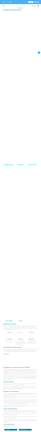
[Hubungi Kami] (34, 5)
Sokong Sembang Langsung (11, 2)
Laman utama (8, 1)
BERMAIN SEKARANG (7, 89)
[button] (32, 5)
